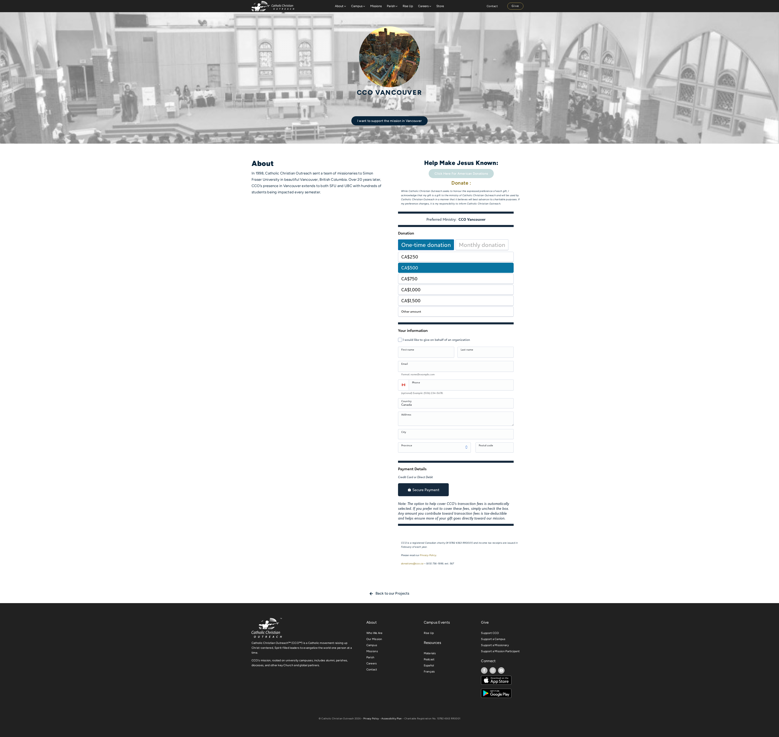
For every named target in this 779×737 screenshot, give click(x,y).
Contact (371, 669)
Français (429, 671)
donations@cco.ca (412, 563)
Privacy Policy (428, 555)
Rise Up (429, 633)
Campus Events (437, 622)
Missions (372, 651)
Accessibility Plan (391, 718)
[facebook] (484, 670)
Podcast (429, 659)
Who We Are (374, 633)
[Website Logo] (273, 3)
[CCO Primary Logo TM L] (267, 619)
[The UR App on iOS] (496, 677)
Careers (371, 663)
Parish (370, 657)
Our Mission (374, 639)
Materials (430, 653)
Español (429, 665)
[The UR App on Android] (496, 690)
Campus (371, 645)
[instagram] (493, 670)
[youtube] (501, 670)
